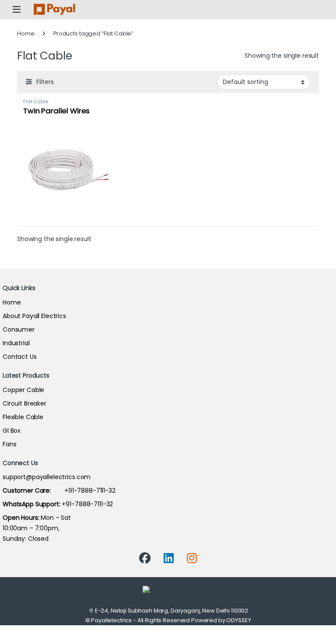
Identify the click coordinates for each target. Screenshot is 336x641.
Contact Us (20, 356)
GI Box (12, 430)
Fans (9, 444)
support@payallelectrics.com (47, 477)
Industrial (16, 343)
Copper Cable (23, 389)
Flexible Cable (23, 417)
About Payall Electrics (34, 316)
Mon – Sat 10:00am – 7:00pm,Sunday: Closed (37, 528)
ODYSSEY (238, 620)
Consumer (19, 329)
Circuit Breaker (24, 403)
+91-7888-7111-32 (59, 490)
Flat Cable (35, 101)
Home (25, 33)
